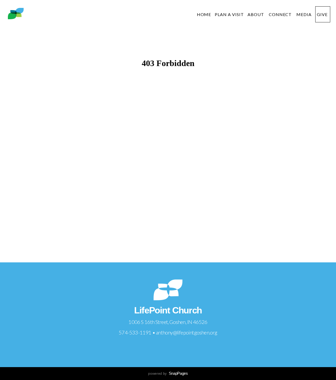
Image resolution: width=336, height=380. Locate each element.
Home (204, 14)
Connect (281, 14)
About (256, 14)
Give (323, 14)
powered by (168, 373)
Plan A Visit (229, 14)
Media (304, 14)
